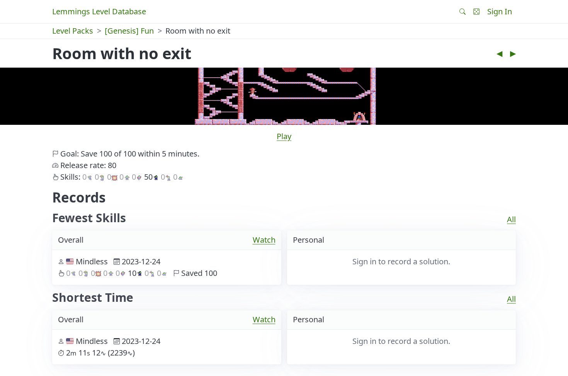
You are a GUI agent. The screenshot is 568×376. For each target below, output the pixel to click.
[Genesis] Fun (129, 31)
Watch (264, 240)
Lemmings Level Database (99, 11)
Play (284, 136)
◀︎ (499, 53)
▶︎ (513, 53)
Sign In (499, 11)
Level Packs (72, 31)
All (511, 219)
